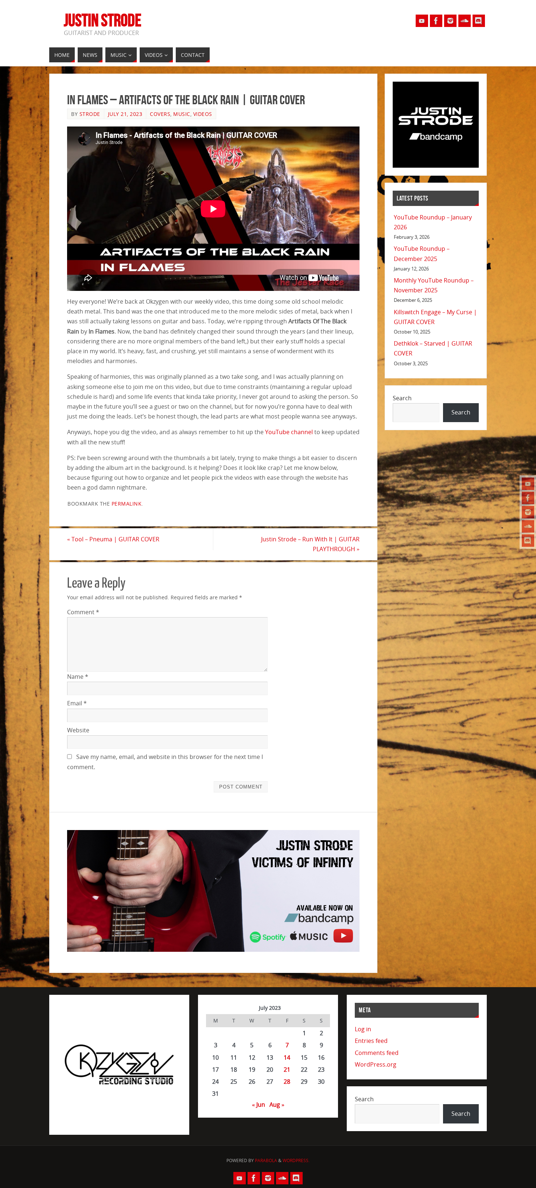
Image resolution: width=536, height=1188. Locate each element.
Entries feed (371, 1041)
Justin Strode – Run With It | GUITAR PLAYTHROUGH (310, 544)
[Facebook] (528, 498)
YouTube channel (289, 432)
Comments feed (377, 1053)
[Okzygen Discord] (528, 540)
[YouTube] (528, 484)
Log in (363, 1029)
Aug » (276, 1105)
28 (287, 1082)
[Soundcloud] (528, 526)
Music (181, 113)
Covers (160, 113)
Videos (202, 113)
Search (402, 398)
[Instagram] (528, 512)
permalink (127, 503)
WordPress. (296, 1160)
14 (287, 1057)
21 (287, 1070)
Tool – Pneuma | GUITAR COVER (113, 539)
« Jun (258, 1105)
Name (77, 677)
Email (77, 703)
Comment (83, 612)
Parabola (266, 1160)
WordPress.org (375, 1064)
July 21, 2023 (125, 113)
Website (78, 730)
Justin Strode (102, 20)
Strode (89, 113)
